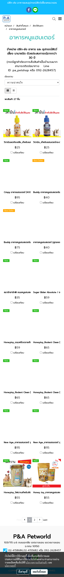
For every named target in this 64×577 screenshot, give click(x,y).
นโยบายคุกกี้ (10, 565)
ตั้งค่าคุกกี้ (22, 571)
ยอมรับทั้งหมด (39, 571)
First (19, 520)
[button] (53, 19)
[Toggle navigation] (60, 18)
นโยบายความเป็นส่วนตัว (36, 562)
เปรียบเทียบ (18, 152)
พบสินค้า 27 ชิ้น (12, 99)
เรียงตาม (10, 76)
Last (45, 520)
